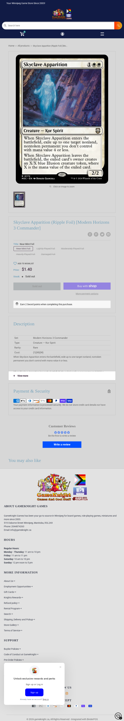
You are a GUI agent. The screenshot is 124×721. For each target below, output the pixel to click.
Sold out (37, 286)
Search (7, 614)
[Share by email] (108, 234)
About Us (8, 581)
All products (24, 45)
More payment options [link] (87, 293)
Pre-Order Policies (13, 660)
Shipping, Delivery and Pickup (18, 619)
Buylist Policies (11, 649)
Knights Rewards (12, 597)
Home (11, 45)
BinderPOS (92, 719)
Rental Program (12, 608)
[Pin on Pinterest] (96, 234)
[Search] (118, 25)
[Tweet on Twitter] (102, 234)
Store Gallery (10, 625)
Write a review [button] (62, 444)
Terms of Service (12, 630)
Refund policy (10, 603)
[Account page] (62, 34)
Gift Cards (9, 592)
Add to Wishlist (26, 263)
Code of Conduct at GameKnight (20, 654)
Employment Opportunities (17, 586)
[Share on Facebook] (90, 234)
